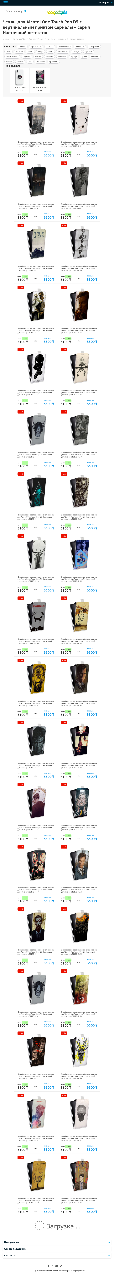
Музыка (9, 62)
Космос (38, 57)
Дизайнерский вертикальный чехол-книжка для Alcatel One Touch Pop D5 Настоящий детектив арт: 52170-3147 (79, 1200)
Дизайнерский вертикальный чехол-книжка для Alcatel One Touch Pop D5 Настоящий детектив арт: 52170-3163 (36, 206)
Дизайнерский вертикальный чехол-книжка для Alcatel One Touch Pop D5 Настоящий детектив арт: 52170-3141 (36, 828)
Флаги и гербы (12, 57)
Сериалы (26, 57)
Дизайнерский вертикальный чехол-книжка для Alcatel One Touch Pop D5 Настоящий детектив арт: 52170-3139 (79, 952)
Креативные (36, 47)
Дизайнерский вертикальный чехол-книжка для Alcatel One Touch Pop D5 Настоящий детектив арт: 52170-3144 (79, 579)
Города (74, 57)
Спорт (40, 52)
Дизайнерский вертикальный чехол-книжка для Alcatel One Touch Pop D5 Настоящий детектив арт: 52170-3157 (79, 455)
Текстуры (76, 52)
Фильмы (49, 47)
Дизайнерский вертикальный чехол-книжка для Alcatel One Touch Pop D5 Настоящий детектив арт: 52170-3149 (79, 1014)
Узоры (30, 52)
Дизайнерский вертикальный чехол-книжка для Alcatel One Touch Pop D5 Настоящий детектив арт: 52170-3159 (36, 1200)
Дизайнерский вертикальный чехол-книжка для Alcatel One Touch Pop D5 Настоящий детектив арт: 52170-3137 (79, 1138)
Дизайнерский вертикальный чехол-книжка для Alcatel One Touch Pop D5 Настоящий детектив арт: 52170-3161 (36, 1014)
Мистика (19, 52)
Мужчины (95, 57)
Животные (79, 47)
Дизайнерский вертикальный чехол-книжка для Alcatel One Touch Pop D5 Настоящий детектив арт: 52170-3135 (36, 455)
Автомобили (63, 52)
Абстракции (94, 47)
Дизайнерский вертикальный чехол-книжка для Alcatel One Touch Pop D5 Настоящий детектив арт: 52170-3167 (79, 517)
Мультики (88, 52)
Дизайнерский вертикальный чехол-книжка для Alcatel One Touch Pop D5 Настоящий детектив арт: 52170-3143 (36, 703)
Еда (30, 62)
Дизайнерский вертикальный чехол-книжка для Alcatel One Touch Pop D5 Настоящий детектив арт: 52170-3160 (79, 1076)
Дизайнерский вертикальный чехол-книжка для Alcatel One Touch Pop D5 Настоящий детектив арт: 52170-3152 (79, 828)
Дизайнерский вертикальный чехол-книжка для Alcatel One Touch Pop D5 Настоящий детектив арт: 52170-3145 (36, 517)
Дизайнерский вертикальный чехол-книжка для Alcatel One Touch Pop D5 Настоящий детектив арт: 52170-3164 (79, 765)
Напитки (20, 62)
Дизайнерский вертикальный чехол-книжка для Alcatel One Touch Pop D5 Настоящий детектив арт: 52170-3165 (79, 703)
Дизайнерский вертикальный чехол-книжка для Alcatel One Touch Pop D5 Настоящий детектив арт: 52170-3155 (79, 641)
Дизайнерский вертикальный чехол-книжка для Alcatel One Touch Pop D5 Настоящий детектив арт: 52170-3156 (36, 579)
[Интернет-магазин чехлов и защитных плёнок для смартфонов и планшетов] (57, 15)
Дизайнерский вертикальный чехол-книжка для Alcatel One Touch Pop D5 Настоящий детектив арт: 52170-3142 (36, 330)
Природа (49, 57)
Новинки (22, 47)
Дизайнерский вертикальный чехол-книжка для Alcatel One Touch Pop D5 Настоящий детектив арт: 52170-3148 (36, 1138)
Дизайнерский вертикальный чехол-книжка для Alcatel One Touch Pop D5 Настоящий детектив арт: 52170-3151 (36, 952)
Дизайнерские (64, 47)
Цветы (50, 52)
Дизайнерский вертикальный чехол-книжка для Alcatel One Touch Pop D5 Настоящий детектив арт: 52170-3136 (36, 144)
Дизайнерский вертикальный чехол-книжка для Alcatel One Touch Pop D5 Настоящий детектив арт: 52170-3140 (36, 890)
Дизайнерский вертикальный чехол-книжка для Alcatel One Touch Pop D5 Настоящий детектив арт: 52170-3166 (36, 641)
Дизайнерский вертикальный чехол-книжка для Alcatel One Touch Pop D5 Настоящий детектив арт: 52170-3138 (36, 1076)
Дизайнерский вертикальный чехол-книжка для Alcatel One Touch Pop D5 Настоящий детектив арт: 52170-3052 (79, 206)
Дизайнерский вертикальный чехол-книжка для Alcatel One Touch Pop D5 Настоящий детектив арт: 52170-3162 (79, 890)
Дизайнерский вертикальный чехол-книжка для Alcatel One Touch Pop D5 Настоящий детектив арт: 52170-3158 (36, 393)
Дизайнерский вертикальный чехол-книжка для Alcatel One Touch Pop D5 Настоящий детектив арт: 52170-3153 (79, 330)
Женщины (40, 62)
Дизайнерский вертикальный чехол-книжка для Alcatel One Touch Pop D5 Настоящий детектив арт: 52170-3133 (36, 268)
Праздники (53, 62)
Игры (8, 52)
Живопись (62, 57)
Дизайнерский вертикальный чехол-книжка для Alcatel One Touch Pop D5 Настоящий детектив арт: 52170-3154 (36, 765)
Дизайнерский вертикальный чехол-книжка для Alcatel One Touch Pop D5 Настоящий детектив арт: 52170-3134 (79, 268)
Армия (84, 57)
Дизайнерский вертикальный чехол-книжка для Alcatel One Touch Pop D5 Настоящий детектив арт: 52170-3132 (79, 144)
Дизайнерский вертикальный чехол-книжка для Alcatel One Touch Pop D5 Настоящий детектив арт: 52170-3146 (79, 393)
